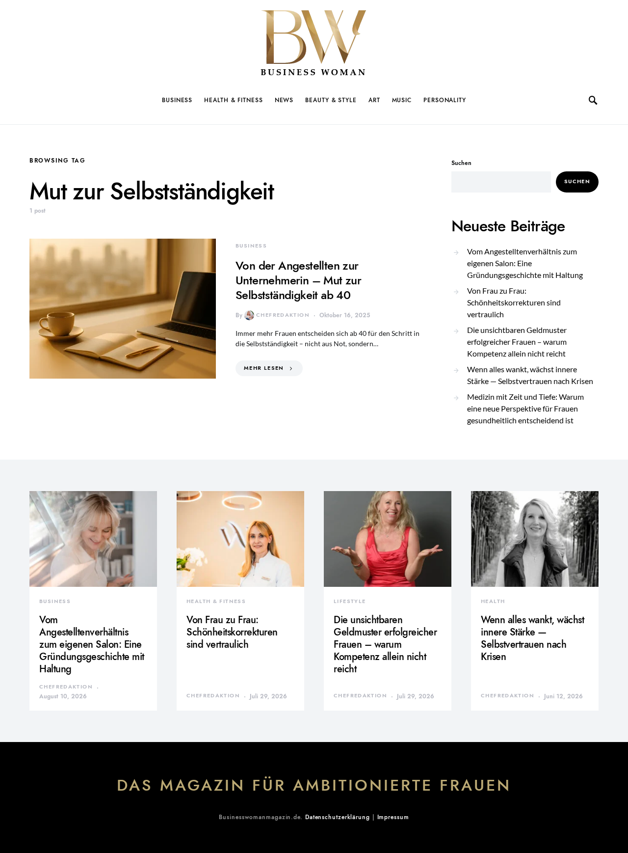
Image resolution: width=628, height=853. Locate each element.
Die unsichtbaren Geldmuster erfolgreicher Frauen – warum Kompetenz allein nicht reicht (517, 341)
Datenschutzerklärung (337, 817)
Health (493, 601)
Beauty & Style (331, 100)
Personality (444, 100)
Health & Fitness (233, 100)
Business (177, 100)
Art (374, 100)
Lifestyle (350, 601)
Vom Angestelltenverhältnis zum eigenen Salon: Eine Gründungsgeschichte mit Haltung (525, 263)
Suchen (461, 163)
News (284, 100)
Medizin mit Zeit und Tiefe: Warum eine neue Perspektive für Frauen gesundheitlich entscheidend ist (525, 408)
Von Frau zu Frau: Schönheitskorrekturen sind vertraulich (514, 302)
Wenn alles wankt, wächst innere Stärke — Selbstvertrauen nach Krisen (530, 374)
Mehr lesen (264, 368)
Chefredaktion (283, 315)
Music (402, 100)
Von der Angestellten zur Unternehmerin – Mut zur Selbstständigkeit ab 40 (298, 280)
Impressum (393, 817)
